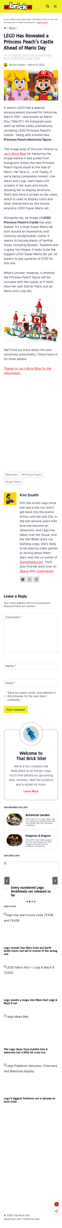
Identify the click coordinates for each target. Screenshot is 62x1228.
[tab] (27, 901)
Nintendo (11, 474)
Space (24, 571)
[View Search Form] (48, 6)
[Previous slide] (7, 881)
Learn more (42, 22)
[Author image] (6, 65)
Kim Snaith (18, 64)
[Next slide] (55, 881)
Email (10, 683)
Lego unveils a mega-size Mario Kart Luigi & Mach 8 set (30, 1001)
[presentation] (31, 875)
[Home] (5, 27)
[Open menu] (55, 6)
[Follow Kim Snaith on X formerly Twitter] (30, 579)
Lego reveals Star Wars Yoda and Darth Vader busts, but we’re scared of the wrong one (30, 951)
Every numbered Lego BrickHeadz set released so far (31, 891)
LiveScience (44, 571)
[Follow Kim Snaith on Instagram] (36, 579)
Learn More (31, 791)
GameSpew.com (31, 562)
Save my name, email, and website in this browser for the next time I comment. (31, 696)
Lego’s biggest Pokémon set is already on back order (29, 1099)
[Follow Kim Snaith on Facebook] (23, 579)
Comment (13, 617)
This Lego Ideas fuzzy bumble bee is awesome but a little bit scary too (26, 1050)
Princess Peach (31, 474)
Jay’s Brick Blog (15, 154)
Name (10, 666)
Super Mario (13, 481)
